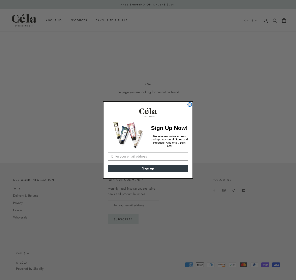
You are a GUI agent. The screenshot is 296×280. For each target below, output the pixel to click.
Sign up (148, 168)
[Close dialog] (190, 104)
